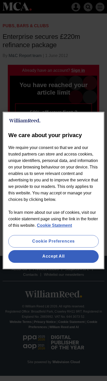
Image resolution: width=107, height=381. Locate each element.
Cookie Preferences (53, 241)
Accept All (53, 256)
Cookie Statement (54, 225)
